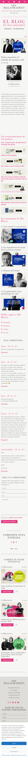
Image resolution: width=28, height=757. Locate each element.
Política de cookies (6, 755)
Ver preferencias (14, 751)
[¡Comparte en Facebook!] (11, 542)
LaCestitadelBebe (7, 449)
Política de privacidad (16, 755)
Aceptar (14, 743)
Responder (4, 352)
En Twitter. (5, 329)
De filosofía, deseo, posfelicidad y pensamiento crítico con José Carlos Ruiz (13, 654)
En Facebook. (6, 325)
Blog (11, 11)
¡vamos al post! (7, 591)
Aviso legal (23, 755)
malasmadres (5, 11)
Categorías (8, 29)
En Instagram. (6, 322)
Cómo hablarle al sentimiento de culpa (13, 587)
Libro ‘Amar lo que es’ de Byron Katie (12, 166)
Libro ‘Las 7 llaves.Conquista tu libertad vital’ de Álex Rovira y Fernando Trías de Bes (13, 179)
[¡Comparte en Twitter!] (14, 542)
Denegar (14, 747)
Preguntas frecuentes (14, 687)
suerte (15, 548)
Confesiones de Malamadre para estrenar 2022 (13, 620)
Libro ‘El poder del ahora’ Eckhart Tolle (12, 191)
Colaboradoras (18, 29)
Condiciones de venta (14, 695)
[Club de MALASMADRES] (14, 8)
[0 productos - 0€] (19, 2)
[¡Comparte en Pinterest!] (16, 542)
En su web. (6, 332)
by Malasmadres (14, 84)
